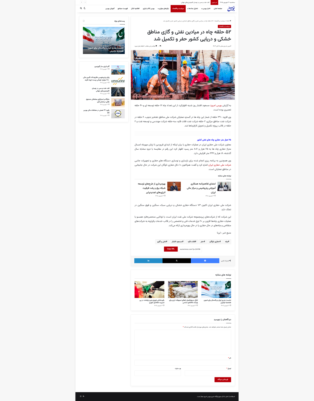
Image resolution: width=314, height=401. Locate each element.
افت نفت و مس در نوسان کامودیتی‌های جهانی (100, 89)
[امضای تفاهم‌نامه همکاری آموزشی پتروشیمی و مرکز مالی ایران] (224, 186)
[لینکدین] (148, 260)
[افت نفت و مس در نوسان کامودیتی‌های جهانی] (118, 91)
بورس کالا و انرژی (148, 8)
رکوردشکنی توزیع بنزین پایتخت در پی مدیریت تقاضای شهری (151, 301)
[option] (104, 40)
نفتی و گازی (161, 241)
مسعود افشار (177, 241)
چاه (226, 241)
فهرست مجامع (123, 8)
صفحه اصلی (218, 8)
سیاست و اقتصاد (178, 8)
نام (229, 358)
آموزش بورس (109, 8)
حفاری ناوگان (214, 241)
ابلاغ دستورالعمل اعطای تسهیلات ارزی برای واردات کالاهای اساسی (183, 301)
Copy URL (171, 249)
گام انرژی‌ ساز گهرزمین (101, 66)
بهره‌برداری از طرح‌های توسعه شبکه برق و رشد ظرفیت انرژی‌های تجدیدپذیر (151, 188)
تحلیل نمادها (193, 8)
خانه (228, 21)
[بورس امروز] (231, 9)
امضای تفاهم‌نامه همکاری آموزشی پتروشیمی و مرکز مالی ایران (201, 188)
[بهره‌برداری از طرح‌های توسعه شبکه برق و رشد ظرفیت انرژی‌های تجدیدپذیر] (174, 186)
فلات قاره (191, 241)
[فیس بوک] (205, 260)
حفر (202, 241)
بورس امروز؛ (216, 105)
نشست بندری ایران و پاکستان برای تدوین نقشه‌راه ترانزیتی (217, 301)
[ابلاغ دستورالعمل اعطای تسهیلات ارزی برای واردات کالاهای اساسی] (183, 289)
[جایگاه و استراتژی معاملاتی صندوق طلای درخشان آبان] (118, 102)
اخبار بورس (206, 8)
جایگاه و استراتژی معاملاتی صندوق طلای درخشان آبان (97, 100)
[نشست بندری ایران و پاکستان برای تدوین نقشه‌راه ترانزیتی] (216, 289)
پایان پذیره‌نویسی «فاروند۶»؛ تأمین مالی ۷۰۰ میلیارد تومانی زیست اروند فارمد (96, 78)
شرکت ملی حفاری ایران (219, 165)
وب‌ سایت (178, 368)
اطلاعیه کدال (135, 8)
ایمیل (229, 368)
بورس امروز (207, 396)
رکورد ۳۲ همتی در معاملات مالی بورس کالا (96, 111)
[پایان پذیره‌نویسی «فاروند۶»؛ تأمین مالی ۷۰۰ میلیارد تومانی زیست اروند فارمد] (118, 80)
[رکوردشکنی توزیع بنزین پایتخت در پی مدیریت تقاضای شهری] (149, 289)
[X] (177, 260)
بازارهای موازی (164, 8)
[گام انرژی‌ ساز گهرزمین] (118, 70)
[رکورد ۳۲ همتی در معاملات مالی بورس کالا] (118, 113)
